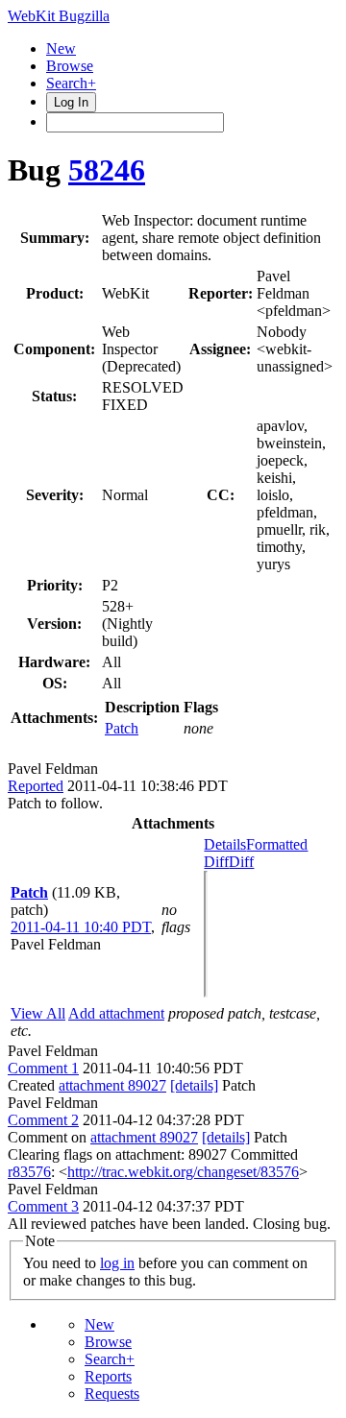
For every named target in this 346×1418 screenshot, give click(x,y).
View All (38, 1013)
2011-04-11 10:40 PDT (81, 927)
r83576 (29, 1172)
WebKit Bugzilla (59, 16)
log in (117, 1263)
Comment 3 (43, 1206)
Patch (121, 728)
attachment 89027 (112, 1085)
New (61, 48)
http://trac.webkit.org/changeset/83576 (183, 1172)
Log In (71, 102)
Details (225, 844)
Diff (241, 861)
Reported (35, 786)
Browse (69, 66)
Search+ (71, 83)
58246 (106, 170)
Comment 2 (43, 1120)
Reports (108, 1376)
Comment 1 (43, 1068)
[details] (194, 1085)
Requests (112, 1393)
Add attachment (116, 1013)
